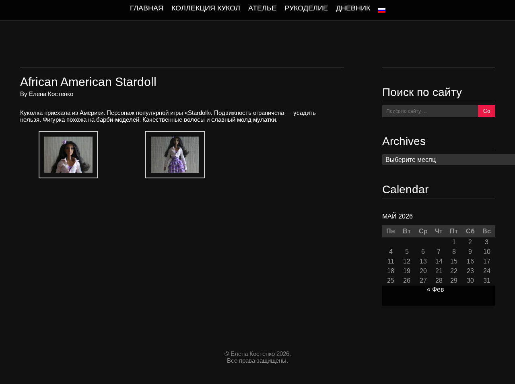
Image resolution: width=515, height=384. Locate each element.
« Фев (435, 289)
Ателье (262, 8)
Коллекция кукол (205, 8)
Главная (146, 8)
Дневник (353, 8)
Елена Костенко (51, 93)
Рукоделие (306, 8)
